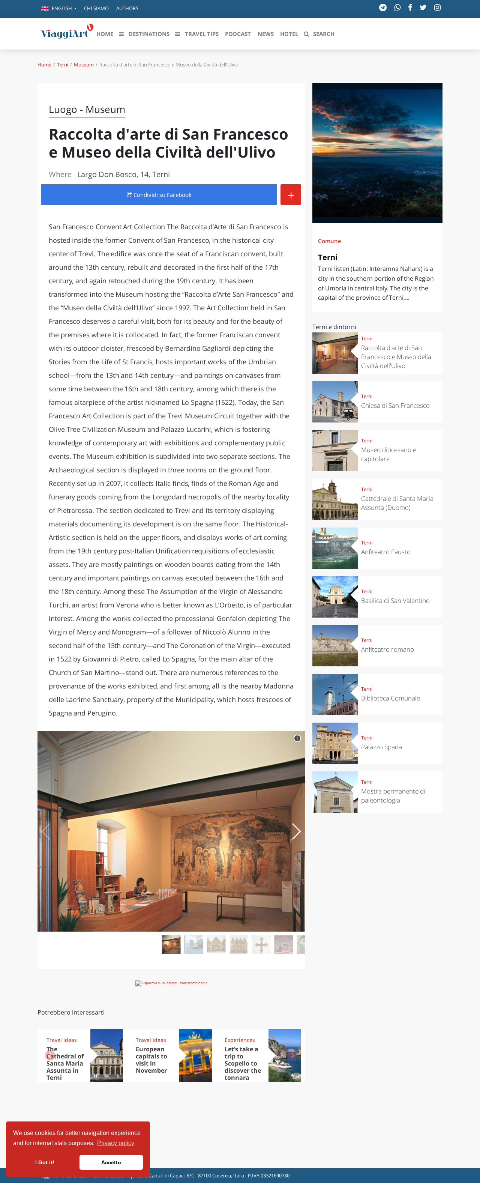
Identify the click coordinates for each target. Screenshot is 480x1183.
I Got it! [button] (44, 1162)
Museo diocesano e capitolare (388, 454)
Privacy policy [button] (115, 1143)
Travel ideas (61, 1039)
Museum (84, 64)
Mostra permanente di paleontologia (393, 795)
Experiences (240, 1039)
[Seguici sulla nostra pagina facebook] (410, 7)
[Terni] (377, 153)
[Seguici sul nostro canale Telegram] (382, 7)
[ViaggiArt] (67, 33)
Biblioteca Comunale (390, 698)
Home (44, 64)
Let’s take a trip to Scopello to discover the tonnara (243, 1063)
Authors (127, 8)
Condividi (162, 194)
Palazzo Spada (381, 747)
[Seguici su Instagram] (437, 7)
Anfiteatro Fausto (386, 551)
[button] (59, 9)
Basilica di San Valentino (395, 600)
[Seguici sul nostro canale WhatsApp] (397, 7)
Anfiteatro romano (387, 649)
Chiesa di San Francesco (395, 405)
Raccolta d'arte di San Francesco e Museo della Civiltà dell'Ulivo (396, 356)
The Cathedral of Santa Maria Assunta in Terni (65, 1063)
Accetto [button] (111, 1162)
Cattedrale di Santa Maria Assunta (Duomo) (397, 503)
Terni (62, 64)
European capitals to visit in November (151, 1060)
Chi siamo (96, 8)
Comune (329, 241)
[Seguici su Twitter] (423, 7)
